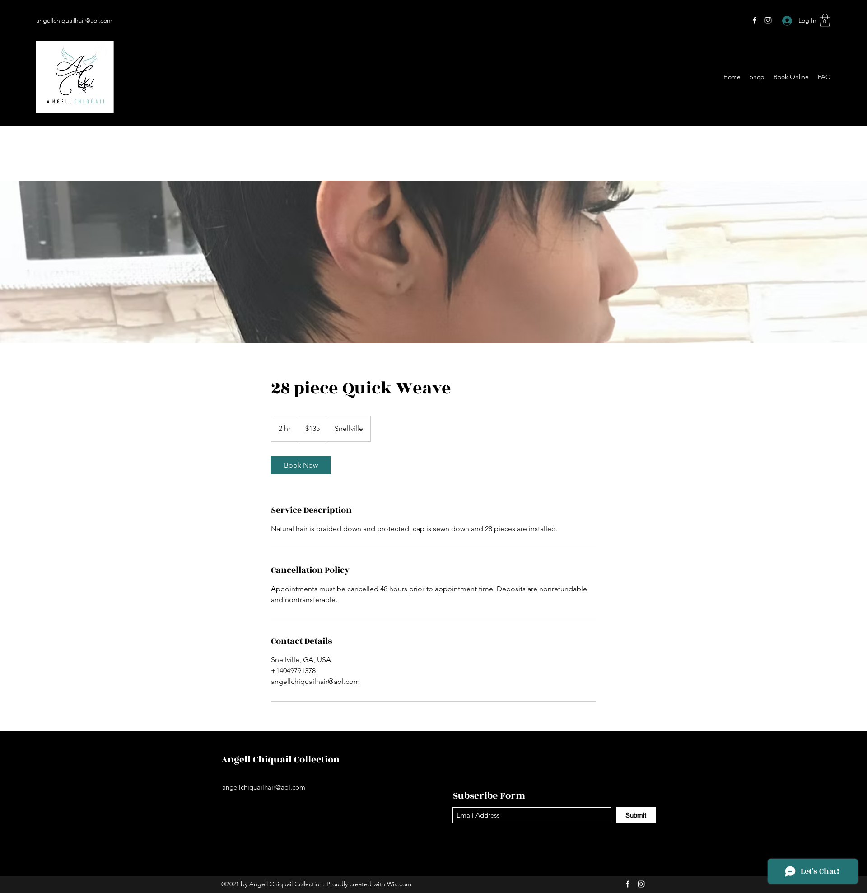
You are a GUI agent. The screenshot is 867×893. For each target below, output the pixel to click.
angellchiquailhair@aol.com (74, 20)
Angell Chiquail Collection (280, 760)
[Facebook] (754, 20)
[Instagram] (768, 20)
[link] (301, 465)
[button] (825, 20)
